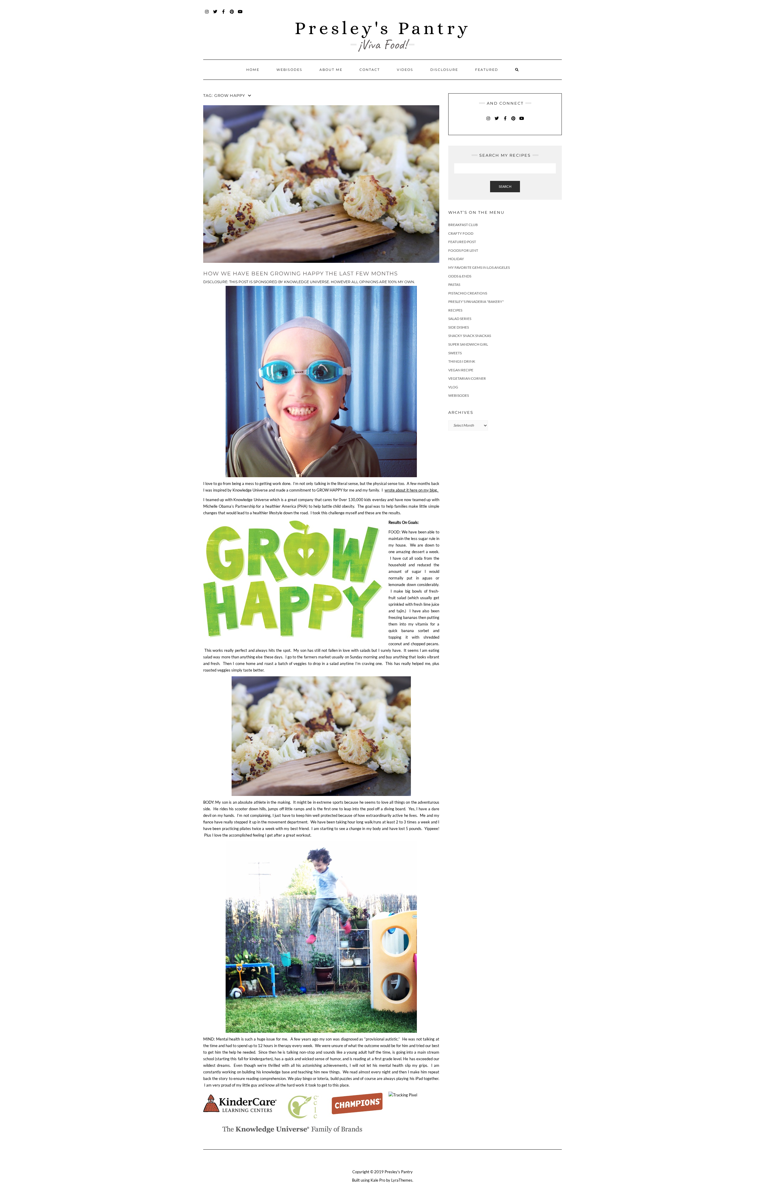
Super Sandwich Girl (468, 344)
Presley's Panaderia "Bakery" (476, 301)
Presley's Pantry (383, 28)
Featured (486, 70)
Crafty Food (460, 233)
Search (505, 186)
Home (252, 70)
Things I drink (461, 361)
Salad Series (459, 318)
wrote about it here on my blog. (412, 490)
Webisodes (289, 70)
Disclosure (444, 70)
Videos (405, 70)
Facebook (223, 14)
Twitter (215, 14)
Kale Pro (378, 1180)
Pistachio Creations (467, 293)
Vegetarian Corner (467, 378)
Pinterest (232, 14)
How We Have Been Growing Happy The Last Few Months (300, 273)
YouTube (240, 14)
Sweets (455, 353)
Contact (369, 70)
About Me (330, 70)
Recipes (455, 310)
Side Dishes (458, 327)
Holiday (456, 259)
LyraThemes (401, 1180)
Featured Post (462, 241)
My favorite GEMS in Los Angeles (479, 267)
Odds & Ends (459, 276)
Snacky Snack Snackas (469, 335)
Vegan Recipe (460, 370)
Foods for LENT (463, 250)
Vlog (453, 387)
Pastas (454, 284)
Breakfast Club (463, 224)
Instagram (207, 14)
